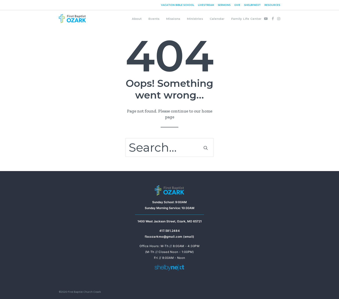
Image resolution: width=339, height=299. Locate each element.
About (137, 19)
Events (154, 19)
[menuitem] (178, 5)
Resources (272, 5)
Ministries (195, 19)
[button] (266, 18)
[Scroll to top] (330, 289)
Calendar (217, 19)
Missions (173, 19)
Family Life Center (246, 19)
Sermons (224, 5)
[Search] (169, 147)
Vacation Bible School (177, 5)
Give (237, 5)
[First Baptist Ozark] (72, 19)
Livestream (206, 5)
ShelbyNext (252, 5)
